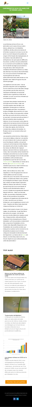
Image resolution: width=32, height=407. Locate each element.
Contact (24, 395)
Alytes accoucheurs (16, 163)
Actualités (16, 393)
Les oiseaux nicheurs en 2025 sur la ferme (16, 358)
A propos (11, 393)
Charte (20, 395)
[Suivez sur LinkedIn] (17, 399)
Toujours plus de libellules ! (13, 315)
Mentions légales (13, 395)
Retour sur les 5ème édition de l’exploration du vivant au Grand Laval (14, 275)
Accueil (6, 393)
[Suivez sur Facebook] (14, 399)
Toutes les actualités (16, 382)
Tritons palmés (7, 161)
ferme (24, 235)
